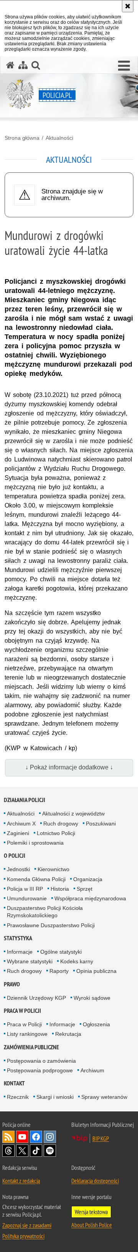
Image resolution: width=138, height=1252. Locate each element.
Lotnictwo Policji (56, 833)
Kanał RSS (8, 1137)
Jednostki (18, 869)
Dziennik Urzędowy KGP (36, 998)
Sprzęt (84, 889)
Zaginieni (18, 833)
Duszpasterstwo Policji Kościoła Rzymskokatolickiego (45, 911)
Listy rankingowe (27, 1034)
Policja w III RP (25, 889)
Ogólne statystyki (61, 952)
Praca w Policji (22, 1011)
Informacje (20, 952)
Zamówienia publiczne (31, 1047)
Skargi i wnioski (55, 1097)
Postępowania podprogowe (40, 1070)
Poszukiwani (101, 823)
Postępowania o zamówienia (41, 1061)
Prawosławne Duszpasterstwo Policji (51, 925)
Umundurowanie (27, 898)
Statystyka (18, 938)
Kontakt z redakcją (21, 1180)
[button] (124, 66)
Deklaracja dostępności (95, 1180)
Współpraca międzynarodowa (90, 898)
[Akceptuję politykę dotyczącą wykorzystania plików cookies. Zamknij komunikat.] (127, 6)
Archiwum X (21, 823)
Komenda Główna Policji (36, 879)
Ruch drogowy (60, 823)
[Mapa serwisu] (23, 65)
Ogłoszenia (96, 1024)
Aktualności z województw (73, 813)
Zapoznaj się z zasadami (26, 1225)
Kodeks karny (76, 961)
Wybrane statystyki (30, 961)
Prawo (12, 984)
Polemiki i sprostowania (35, 843)
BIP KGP (100, 1138)
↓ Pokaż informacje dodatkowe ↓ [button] (69, 767)
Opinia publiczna (96, 971)
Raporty (59, 971)
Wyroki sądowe (92, 998)
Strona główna (22, 138)
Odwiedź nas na (22, 1137)
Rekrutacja (68, 1034)
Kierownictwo (53, 869)
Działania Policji (24, 800)
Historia (60, 889)
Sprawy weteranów (104, 1097)
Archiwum (92, 1070)
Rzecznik (18, 1097)
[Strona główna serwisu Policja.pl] (10, 65)
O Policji (14, 856)
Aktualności (59, 138)
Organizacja (87, 879)
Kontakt (14, 1083)
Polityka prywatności (23, 1236)
